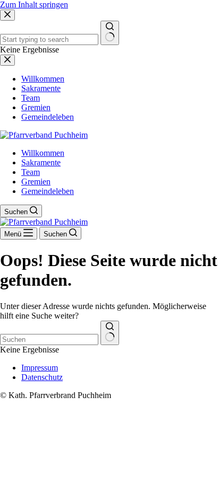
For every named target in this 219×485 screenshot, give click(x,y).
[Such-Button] (109, 333)
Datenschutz (42, 377)
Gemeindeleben (47, 191)
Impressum (39, 367)
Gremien (35, 181)
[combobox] (49, 339)
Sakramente (41, 162)
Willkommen (42, 152)
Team (30, 172)
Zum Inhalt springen (34, 4)
